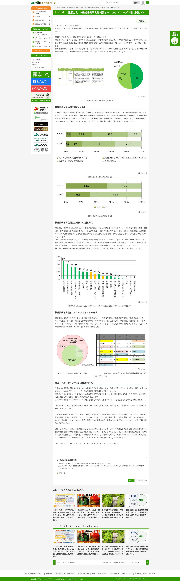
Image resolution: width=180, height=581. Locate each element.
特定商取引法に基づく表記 (65, 573)
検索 (135, 3)
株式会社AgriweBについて (34, 573)
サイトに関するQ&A (99, 573)
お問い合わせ (114, 573)
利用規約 (49, 573)
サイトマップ (127, 573)
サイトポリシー (83, 573)
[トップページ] (53, 7)
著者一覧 (62, 473)
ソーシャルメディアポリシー (145, 573)
